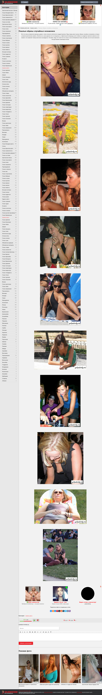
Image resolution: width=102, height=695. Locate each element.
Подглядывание (6, 33)
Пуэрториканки (6, 355)
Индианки (4, 334)
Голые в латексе (6, 63)
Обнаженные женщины (8, 91)
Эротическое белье (7, 24)
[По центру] (32, 632)
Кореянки (4, 332)
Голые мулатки (6, 45)
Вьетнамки (4, 353)
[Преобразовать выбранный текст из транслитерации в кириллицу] (48, 632)
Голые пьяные (5, 192)
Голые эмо (4, 171)
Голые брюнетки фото (7, 15)
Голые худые (5, 203)
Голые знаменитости (7, 17)
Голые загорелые (6, 31)
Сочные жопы (5, 84)
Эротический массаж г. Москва (9, 10)
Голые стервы (5, 93)
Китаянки (4, 369)
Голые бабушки (6, 40)
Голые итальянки (6, 118)
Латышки (4, 330)
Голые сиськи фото (7, 26)
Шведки (4, 348)
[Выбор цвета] (40, 632)
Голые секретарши (6, 107)
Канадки (4, 134)
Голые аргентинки (6, 123)
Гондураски (5, 364)
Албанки (4, 380)
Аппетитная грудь (6, 81)
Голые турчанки (6, 116)
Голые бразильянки (7, 100)
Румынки (4, 318)
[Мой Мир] (55, 611)
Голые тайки (5, 125)
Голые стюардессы (7, 111)
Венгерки (4, 132)
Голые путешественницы (8, 252)
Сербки (4, 327)
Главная (25, 2)
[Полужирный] (20, 632)
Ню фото (4, 58)
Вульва (4, 120)
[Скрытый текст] (43, 632)
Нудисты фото (5, 199)
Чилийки (4, 344)
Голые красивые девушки (8, 19)
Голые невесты (6, 49)
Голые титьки (5, 114)
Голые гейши (5, 72)
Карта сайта (28, 690)
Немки (3, 309)
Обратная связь (22, 690)
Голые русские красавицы (8, 212)
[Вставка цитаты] (46, 632)
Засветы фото (5, 68)
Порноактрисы (5, 130)
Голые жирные (5, 47)
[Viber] (70, 611)
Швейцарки (5, 376)
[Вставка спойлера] (51, 632)
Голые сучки (5, 88)
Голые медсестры (6, 109)
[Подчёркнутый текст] (24, 632)
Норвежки (4, 357)
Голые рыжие (5, 196)
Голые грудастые (6, 54)
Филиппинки (5, 371)
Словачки (4, 378)
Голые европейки (6, 97)
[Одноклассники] (53, 611)
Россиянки (4, 307)
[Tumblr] (68, 611)
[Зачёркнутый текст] (27, 632)
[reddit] (61, 611)
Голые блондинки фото (8, 12)
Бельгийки (4, 362)
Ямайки (4, 337)
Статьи (4, 146)
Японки (4, 304)
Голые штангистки (6, 95)
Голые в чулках (6, 42)
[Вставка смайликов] (38, 632)
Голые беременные (7, 65)
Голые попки (5, 28)
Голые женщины (6, 77)
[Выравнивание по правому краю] (35, 632)
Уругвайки (4, 350)
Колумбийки (5, 316)
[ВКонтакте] (51, 611)
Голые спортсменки (7, 38)
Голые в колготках (6, 61)
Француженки (5, 139)
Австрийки (4, 373)
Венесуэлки (5, 360)
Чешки (3, 137)
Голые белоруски (6, 258)
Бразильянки (5, 311)
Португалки (5, 339)
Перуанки (4, 321)
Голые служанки (6, 56)
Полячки (4, 325)
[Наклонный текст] (22, 632)
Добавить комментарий (26, 643)
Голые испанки (6, 86)
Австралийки (5, 314)
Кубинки (4, 341)
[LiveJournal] (63, 611)
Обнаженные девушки (7, 242)
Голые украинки (6, 102)
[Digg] (59, 611)
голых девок (79, 692)
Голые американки (6, 127)
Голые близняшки (6, 222)
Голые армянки (6, 70)
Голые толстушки (6, 104)
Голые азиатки (5, 185)
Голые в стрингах (6, 35)
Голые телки (5, 79)
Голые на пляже (6, 22)
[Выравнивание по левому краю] (30, 632)
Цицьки (4, 74)
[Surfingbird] (65, 611)
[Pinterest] (57, 611)
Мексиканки (5, 323)
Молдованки (5, 367)
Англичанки (5, 141)
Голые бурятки (5, 254)
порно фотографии (48, 692)
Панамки (4, 346)
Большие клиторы (6, 51)
